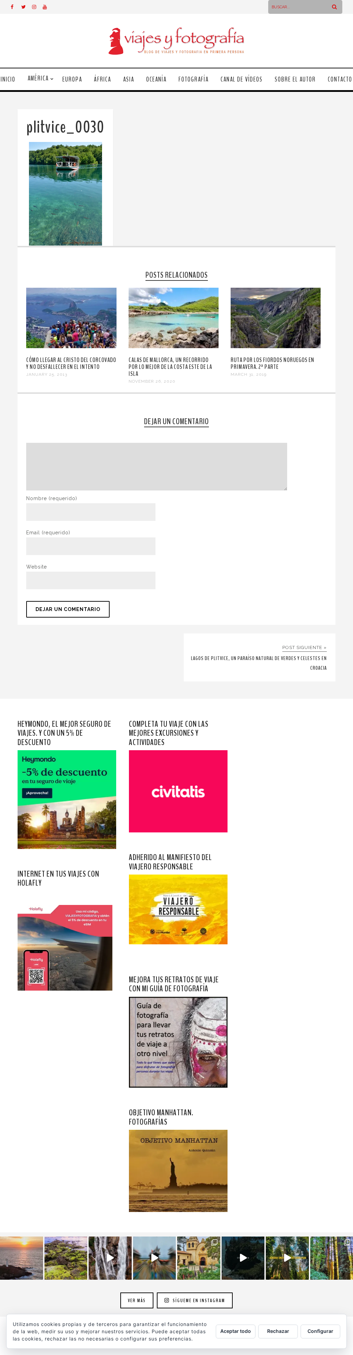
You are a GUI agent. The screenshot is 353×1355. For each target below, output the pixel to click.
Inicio (8, 79)
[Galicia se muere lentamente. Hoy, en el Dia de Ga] (110, 1258)
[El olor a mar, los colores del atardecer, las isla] (66, 1258)
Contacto (340, 79)
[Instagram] (37, 7)
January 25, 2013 (46, 374)
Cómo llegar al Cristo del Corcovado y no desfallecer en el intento (71, 363)
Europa (72, 79)
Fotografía (194, 79)
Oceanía (156, 79)
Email (48, 532)
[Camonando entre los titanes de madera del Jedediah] (287, 1258)
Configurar (320, 1331)
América (38, 78)
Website (36, 567)
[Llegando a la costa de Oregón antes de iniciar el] (243, 1258)
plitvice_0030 (65, 127)
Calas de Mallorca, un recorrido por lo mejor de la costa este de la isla (170, 367)
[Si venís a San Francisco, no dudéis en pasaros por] (154, 1258)
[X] (26, 7)
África (102, 79)
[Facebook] (16, 7)
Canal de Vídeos (242, 79)
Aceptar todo (235, 1331)
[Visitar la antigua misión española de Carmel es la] (198, 1258)
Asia (128, 79)
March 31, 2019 (248, 374)
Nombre (51, 498)
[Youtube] (48, 7)
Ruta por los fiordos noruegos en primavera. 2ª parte (272, 363)
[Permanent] (71, 346)
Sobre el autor (295, 79)
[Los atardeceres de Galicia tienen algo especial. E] (21, 1258)
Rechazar (278, 1331)
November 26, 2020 (152, 381)
